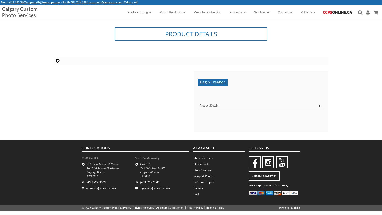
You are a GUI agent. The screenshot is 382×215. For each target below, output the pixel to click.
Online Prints (201, 164)
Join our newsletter (264, 176)
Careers (198, 188)
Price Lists (308, 12)
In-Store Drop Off (204, 182)
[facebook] (255, 162)
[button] (139, 12)
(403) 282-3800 (96, 182)
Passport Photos (203, 176)
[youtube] (282, 162)
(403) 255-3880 (149, 182)
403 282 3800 (18, 2)
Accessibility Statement (170, 208)
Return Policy (195, 208)
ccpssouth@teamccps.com (105, 2)
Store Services (202, 170)
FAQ (196, 194)
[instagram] (268, 162)
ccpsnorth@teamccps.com (43, 2)
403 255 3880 (79, 2)
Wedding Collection (207, 12)
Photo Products (203, 158)
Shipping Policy (215, 208)
